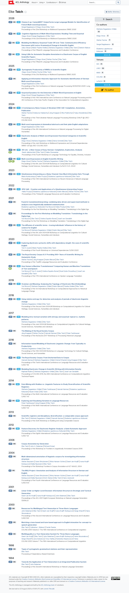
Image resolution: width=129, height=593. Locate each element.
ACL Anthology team (47, 585)
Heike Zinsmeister (52, 152)
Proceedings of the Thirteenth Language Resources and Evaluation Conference (51, 194)
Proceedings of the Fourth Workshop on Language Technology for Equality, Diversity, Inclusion (56, 155)
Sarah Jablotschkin (29, 152)
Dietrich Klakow (84, 48)
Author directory (114, 12)
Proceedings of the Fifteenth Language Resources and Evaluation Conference (49, 50)
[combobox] (101, 2)
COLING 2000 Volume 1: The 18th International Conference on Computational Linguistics (53, 541)
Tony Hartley (50, 539)
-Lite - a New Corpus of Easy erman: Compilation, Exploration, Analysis (52, 150)
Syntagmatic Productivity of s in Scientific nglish (44, 70)
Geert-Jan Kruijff (73, 461)
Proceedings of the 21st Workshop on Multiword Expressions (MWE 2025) (49, 74)
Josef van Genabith (65, 219)
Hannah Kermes (51, 333)
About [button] (34, 2)
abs (18, 22)
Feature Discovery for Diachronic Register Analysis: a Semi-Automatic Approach (54, 429)
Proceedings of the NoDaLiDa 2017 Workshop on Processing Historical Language (51, 336)
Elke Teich (50, 27)
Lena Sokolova (38, 539)
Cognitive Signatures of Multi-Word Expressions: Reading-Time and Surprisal (53, 34)
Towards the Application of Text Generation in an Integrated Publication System (53, 562)
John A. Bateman (36, 446)
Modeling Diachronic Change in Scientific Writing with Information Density (51, 369)
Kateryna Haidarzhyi (40, 113)
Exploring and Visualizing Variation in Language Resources (45, 401)
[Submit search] (118, 2)
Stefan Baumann (27, 461)
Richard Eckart (49, 446)
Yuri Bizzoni (50, 207)
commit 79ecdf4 (49, 589)
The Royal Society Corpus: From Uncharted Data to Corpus (45, 358)
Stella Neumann (36, 464)
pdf (10, 22)
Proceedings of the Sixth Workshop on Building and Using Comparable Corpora (50, 421)
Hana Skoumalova (81, 536)
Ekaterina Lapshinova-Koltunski (59, 176)
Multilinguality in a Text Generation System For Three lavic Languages (50, 534)
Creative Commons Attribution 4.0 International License (87, 581)
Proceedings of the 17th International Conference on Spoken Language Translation (51, 276)
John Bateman (61, 496)
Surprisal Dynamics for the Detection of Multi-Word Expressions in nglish (51, 93)
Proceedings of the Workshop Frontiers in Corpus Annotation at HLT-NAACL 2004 (51, 466)
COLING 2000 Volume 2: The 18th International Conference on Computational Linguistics (53, 530)
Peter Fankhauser (73, 333)
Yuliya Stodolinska (80, 113)
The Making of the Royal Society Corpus (37, 331)
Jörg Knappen (55, 113)
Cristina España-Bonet (48, 219)
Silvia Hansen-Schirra (57, 461)
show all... (107, 55)
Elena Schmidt (58, 141)
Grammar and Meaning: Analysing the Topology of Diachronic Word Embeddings (53, 284)
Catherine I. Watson (37, 527)
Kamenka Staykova (63, 539)
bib (14, 22)
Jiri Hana (75, 539)
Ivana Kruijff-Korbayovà (45, 496)
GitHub (63, 2)
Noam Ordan (34, 392)
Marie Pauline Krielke (39, 248)
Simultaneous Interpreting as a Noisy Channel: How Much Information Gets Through (55, 174)
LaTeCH (99, 81)
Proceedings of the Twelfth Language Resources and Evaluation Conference (49, 262)
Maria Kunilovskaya (28, 176)
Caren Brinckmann (41, 461)
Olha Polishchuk (67, 113)
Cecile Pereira (51, 527)
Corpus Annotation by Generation (35, 444)
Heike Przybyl (42, 176)
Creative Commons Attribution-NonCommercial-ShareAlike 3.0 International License (49, 579)
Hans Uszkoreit (68, 478)
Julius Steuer (26, 48)
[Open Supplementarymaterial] (10, 161)
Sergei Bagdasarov (28, 27)
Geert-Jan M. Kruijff (28, 496)
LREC (98, 68)
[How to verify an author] (25, 12)
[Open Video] (10, 152)
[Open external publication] (10, 43)
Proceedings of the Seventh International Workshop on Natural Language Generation (52, 567)
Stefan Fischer (52, 59)
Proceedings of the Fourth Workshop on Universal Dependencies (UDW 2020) (50, 250)
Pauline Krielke (69, 286)
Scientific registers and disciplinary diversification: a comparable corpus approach (54, 416)
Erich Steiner (48, 478)
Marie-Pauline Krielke (39, 48)
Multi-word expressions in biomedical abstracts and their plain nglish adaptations (54, 124)
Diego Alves (41, 27)
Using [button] (41, 2)
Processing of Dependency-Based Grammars (38, 554)
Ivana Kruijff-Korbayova (64, 536)
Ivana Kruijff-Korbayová (64, 511)
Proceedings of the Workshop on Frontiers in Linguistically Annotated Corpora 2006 (51, 449)
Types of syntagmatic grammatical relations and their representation (49, 549)
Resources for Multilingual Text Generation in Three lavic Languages (49, 508)
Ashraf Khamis (61, 360)
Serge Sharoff (79, 511)
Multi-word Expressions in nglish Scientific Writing (42, 159)
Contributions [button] (51, 2)
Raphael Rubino (27, 372)
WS (97, 64)
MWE (98, 73)
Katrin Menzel (62, 192)
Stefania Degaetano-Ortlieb (59, 48)
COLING (99, 77)
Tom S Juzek (26, 248)
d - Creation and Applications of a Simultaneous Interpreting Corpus (52, 189)
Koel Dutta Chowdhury (68, 271)
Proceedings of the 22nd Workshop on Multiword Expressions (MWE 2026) (48, 29)
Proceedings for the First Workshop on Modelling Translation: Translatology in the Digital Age (55, 209)
